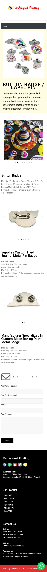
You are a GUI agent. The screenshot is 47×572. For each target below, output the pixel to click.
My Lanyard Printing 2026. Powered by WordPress (23, 568)
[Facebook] (5, 465)
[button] (15, 162)
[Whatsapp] (10, 465)
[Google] (25, 465)
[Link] (20, 465)
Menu (4, 26)
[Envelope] (15, 465)
